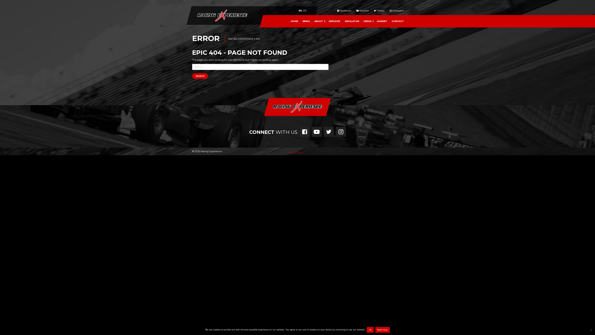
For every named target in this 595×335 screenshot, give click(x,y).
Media (367, 21)
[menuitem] (294, 21)
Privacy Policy (295, 152)
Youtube (364, 10)
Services (334, 21)
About (318, 21)
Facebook (345, 10)
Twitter (380, 10)
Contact (398, 21)
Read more (382, 329)
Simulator (352, 21)
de (304, 10)
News (306, 21)
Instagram (398, 10)
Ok (370, 329)
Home (294, 21)
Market (382, 21)
